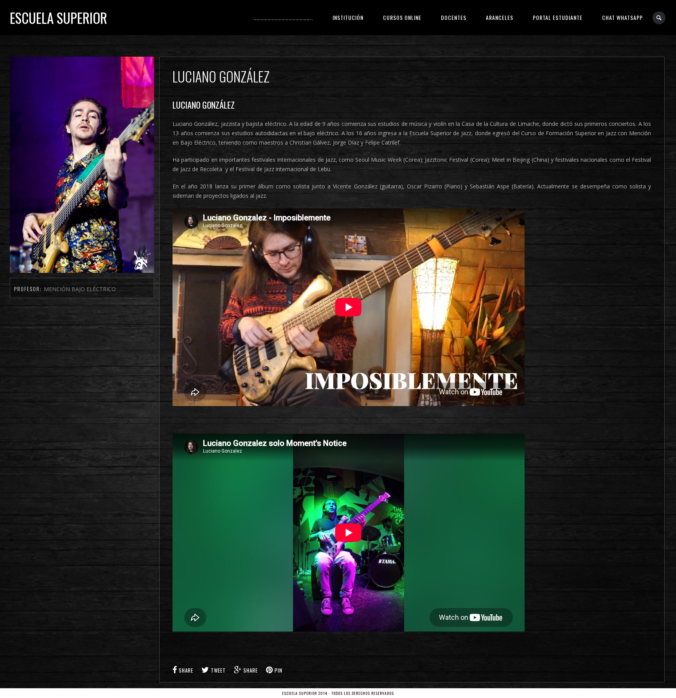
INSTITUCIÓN (348, 17)
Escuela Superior (58, 17)
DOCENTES (453, 17)
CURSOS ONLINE (402, 17)
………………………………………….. (283, 17)
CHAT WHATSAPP (622, 17)
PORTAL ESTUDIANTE (558, 17)
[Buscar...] (659, 17)
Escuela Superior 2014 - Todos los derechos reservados (338, 693)
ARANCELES (499, 17)
